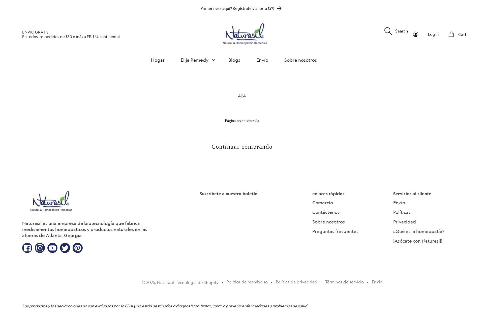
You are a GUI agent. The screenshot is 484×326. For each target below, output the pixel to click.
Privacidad (404, 221)
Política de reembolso (247, 281)
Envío (399, 202)
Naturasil (165, 282)
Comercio (322, 202)
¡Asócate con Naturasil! (417, 241)
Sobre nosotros (328, 221)
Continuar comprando (242, 146)
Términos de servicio (344, 281)
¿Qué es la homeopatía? (418, 231)
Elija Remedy (194, 60)
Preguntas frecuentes (335, 231)
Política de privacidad (296, 281)
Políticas (402, 212)
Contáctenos (326, 212)
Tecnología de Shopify (197, 282)
